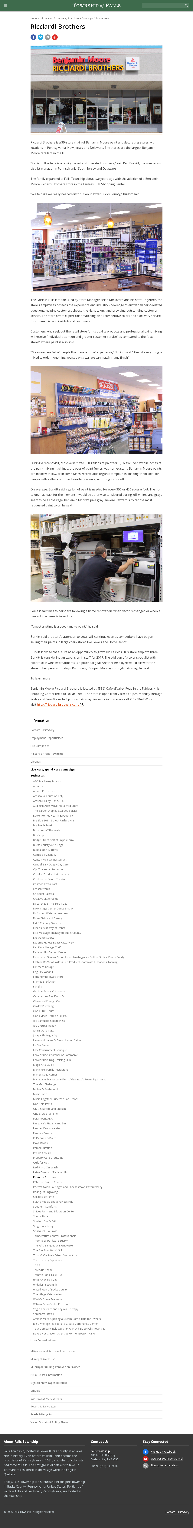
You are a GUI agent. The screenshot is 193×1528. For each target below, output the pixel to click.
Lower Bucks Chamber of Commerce (55, 1055)
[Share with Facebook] (33, 37)
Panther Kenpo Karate (46, 1128)
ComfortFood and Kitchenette (51, 874)
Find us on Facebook (163, 1451)
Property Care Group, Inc (48, 1157)
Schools (35, 1390)
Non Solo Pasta (42, 1104)
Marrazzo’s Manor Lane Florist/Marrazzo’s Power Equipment (69, 1079)
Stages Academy (43, 1226)
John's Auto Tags (43, 1030)
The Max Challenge (44, 1084)
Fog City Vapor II (43, 972)
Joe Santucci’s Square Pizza (49, 1020)
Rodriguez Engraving (45, 1192)
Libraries (36, 761)
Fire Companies (40, 746)
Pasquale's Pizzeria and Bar (49, 1123)
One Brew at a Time (45, 1113)
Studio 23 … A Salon (45, 1231)
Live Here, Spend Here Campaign (74, 18)
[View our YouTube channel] (146, 1459)
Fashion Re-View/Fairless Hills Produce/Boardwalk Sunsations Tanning (75, 962)
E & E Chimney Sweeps (47, 923)
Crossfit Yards (41, 889)
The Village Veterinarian (47, 1294)
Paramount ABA (43, 1118)
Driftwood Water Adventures (50, 913)
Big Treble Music (43, 825)
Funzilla (37, 986)
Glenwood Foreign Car (46, 1001)
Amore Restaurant (44, 791)
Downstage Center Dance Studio (53, 908)
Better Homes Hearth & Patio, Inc (53, 815)
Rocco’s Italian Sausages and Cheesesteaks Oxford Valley (67, 1187)
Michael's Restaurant (45, 1089)
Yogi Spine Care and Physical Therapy (55, 1309)
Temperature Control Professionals (54, 1236)
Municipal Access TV (42, 1359)
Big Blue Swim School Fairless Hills (53, 820)
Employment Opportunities (47, 738)
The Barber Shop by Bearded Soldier (55, 810)
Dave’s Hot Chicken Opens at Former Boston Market (64, 1333)
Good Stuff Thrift (43, 1011)
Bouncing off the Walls (46, 830)
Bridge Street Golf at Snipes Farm (53, 840)
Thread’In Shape (43, 1270)
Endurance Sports (43, 937)
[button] (5, 5)
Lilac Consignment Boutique (50, 1050)
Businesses (102, 18)
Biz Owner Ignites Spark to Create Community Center (65, 1323)
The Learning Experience (48, 1260)
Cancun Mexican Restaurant (50, 859)
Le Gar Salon (41, 1045)
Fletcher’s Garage (43, 967)
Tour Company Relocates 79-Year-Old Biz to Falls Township (69, 1328)
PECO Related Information (46, 1375)
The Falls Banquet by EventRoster (53, 1245)
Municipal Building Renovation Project (55, 1367)
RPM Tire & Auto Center (47, 1182)
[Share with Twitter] (40, 37)
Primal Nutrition (42, 1148)
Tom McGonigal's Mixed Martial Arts (55, 1255)
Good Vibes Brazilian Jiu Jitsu (50, 1016)
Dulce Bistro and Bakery (47, 918)
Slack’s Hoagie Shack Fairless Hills (53, 1201)
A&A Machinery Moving (47, 781)
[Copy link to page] (55, 37)
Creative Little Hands (45, 898)
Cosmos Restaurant (45, 884)
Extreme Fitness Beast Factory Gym (54, 942)
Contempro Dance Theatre (49, 879)
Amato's (38, 786)
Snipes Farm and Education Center (54, 1211)
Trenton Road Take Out (47, 1275)
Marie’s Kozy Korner (45, 1074)
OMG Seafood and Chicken (49, 1109)
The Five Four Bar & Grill (47, 1250)
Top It (36, 1265)
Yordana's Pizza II (43, 1314)
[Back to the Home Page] (96, 5)
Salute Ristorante (43, 1197)
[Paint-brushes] (96, 453)
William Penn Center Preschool (51, 1304)
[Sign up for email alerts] (146, 1466)
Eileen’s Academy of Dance (49, 928)
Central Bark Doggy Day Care (51, 864)
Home (34, 18)
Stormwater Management (46, 1398)
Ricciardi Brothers (44, 1177)
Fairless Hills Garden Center (49, 952)
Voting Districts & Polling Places (49, 1422)
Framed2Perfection (44, 981)
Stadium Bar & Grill (44, 1221)
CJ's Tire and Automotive (48, 869)
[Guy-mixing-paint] (96, 601)
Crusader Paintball (44, 894)
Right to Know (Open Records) (49, 1383)
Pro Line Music (42, 1153)
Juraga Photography (45, 1035)
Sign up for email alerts (165, 1465)
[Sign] (96, 132)
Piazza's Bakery (42, 1133)
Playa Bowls (40, 1143)
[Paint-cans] (96, 289)
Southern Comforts (45, 1206)
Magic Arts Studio (43, 1064)
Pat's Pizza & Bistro (45, 1138)
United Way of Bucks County (50, 1289)
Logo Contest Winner (43, 1340)
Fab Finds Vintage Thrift (47, 947)
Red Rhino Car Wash (45, 1167)
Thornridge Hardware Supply (50, 1240)
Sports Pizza (40, 1216)
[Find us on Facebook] (146, 1452)
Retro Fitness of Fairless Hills (50, 1172)
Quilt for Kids (41, 1162)
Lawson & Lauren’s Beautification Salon (57, 1040)
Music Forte (40, 1094)
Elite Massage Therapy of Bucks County (57, 932)
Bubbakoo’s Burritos (45, 850)
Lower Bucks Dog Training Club (52, 1060)
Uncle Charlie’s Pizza (45, 1279)
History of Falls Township (47, 753)
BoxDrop (38, 835)
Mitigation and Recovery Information (53, 1351)
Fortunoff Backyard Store (48, 976)
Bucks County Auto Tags (48, 845)
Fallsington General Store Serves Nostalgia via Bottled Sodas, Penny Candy (78, 957)
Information (46, 18)
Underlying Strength (45, 1284)
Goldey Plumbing (43, 1006)
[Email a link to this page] (48, 37)
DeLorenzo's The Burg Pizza (50, 903)
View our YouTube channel (167, 1458)
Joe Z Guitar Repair (44, 1025)
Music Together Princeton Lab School (55, 1099)
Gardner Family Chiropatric (49, 991)
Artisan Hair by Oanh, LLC (48, 801)
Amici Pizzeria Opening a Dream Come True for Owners (67, 1319)
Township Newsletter (43, 1406)
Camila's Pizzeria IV (44, 854)
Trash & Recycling (42, 1414)
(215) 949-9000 (109, 1466)
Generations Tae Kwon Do (49, 996)
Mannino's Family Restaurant (50, 1069)
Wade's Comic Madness (47, 1299)
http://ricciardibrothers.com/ (58, 704)
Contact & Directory (42, 730)
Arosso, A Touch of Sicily (48, 796)
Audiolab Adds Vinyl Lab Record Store (55, 806)
